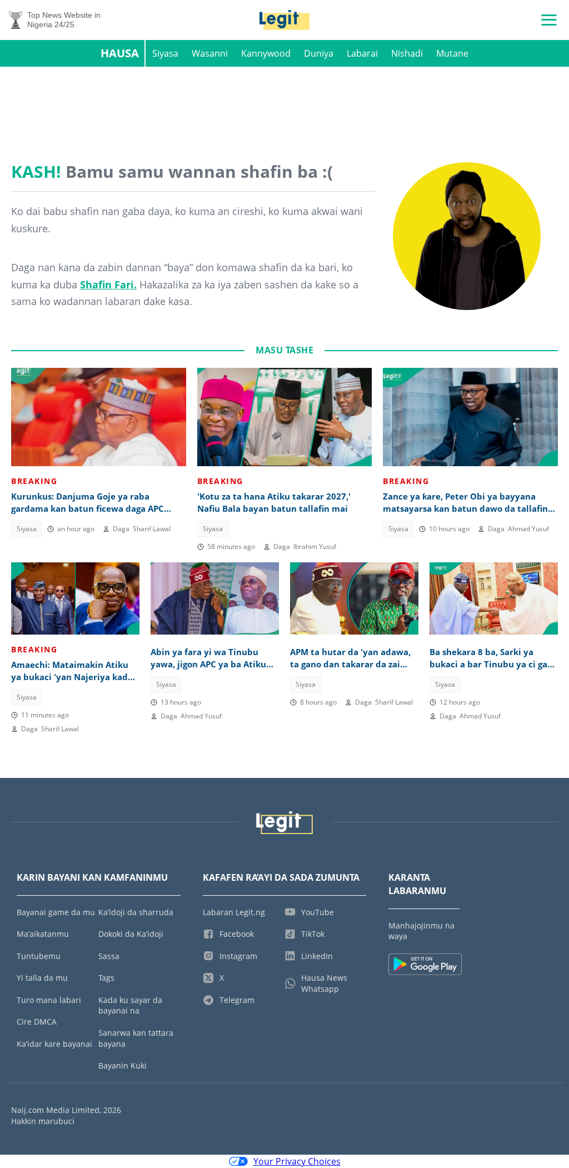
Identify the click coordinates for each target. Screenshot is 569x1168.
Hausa (120, 53)
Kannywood (266, 53)
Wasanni (210, 53)
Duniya (318, 53)
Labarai (362, 53)
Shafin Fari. (108, 284)
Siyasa (165, 53)
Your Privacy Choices (297, 1161)
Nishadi (407, 53)
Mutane (452, 53)
